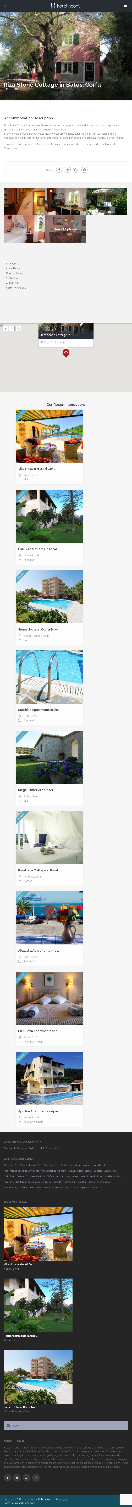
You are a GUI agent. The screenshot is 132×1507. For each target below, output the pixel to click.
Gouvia (59, 1176)
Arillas (27, 796)
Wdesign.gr (62, 1499)
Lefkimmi (46, 1182)
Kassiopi (28, 1117)
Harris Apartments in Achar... (38, 549)
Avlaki (79, 1171)
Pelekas (39, 1187)
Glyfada (50, 1176)
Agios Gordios (61, 1165)
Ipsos (27, 957)
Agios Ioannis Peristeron (97, 1165)
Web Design (44, 1499)
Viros (94, 1187)
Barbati (88, 1171)
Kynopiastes (34, 1182)
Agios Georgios (45, 1165)
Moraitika (81, 1182)
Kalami (75, 1176)
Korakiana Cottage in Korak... (39, 870)
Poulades (59, 1187)
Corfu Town (9, 1176)
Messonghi (69, 1182)
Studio (39, 1041)
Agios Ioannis (77, 1165)
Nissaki (27, 475)
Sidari (27, 716)
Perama (49, 1187)
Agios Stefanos (48, 1171)
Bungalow (22, 1148)
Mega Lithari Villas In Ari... (36, 790)
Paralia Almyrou (12, 1187)
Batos (15, 88)
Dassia (27, 1037)
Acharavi (28, 555)
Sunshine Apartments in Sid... (39, 710)
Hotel (27, 640)
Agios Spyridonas (30, 1171)
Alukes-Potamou (33, 635)
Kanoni (84, 1176)
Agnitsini (62, 1171)
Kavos (119, 1176)
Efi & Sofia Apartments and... (39, 1031)
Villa (26, 479)
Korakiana (29, 876)
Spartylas (85, 1187)
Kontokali (21, 1182)
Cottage (28, 881)
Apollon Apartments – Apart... (40, 1111)
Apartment (29, 559)
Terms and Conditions (23, 1503)
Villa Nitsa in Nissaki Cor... (36, 469)
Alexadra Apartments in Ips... (39, 950)
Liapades (57, 1182)
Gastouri (40, 1176)
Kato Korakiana (107, 1176)
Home (6, 1503)
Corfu (6, 88)
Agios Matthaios (12, 1171)
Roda (69, 1187)
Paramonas (28, 1187)
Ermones (30, 1176)
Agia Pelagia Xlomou (25, 1165)
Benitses (98, 1171)
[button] (66, 353)
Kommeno (9, 1182)
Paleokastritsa (103, 1182)
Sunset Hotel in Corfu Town (38, 629)
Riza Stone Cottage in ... (57, 335)
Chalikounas (110, 1171)
